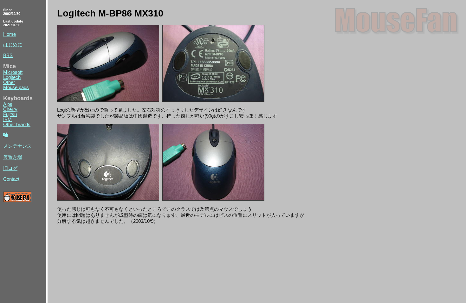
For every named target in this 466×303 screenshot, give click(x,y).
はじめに (12, 44)
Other (9, 82)
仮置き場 (12, 157)
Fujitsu (10, 114)
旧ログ (10, 168)
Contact (11, 179)
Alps (7, 104)
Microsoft (13, 72)
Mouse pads (16, 87)
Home (9, 34)
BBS (8, 55)
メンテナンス (17, 146)
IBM (7, 119)
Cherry (10, 109)
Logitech (12, 77)
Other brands (16, 124)
